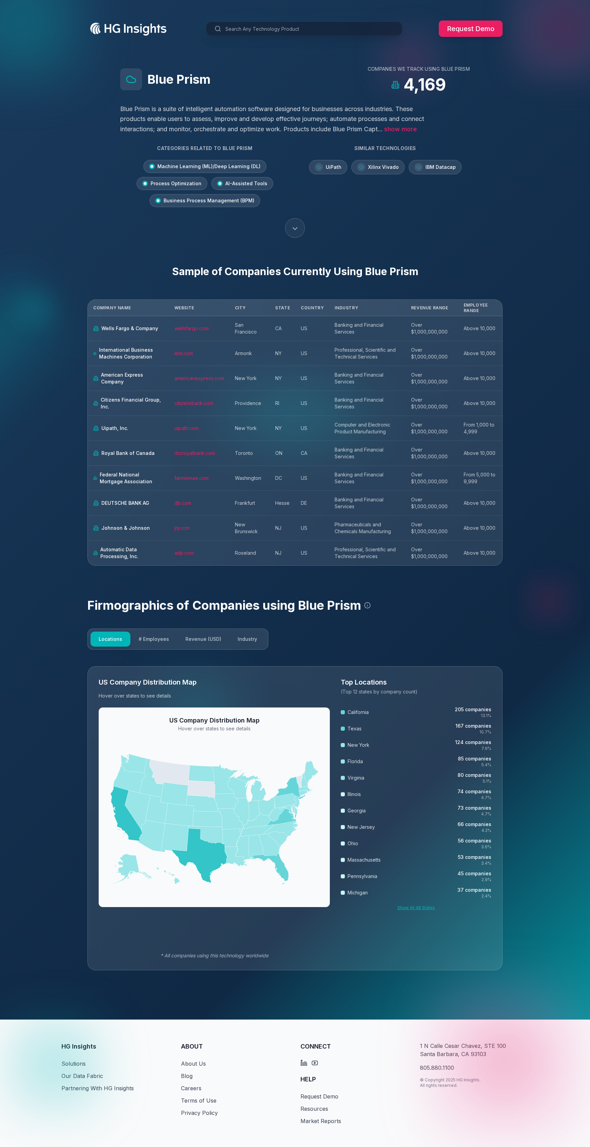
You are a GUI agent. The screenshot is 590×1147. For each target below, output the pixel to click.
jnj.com (182, 528)
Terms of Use (198, 1100)
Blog (187, 1075)
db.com (182, 503)
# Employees (154, 639)
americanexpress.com (199, 378)
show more (400, 129)
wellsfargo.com (191, 328)
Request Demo (470, 29)
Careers (191, 1088)
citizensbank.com (193, 403)
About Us (193, 1063)
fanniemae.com (191, 478)
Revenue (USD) (203, 639)
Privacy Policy (199, 1112)
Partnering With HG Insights (97, 1088)
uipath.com (186, 428)
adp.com (184, 553)
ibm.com (183, 353)
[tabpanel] (295, 818)
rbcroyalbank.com (194, 453)
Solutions (73, 1063)
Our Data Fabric (82, 1075)
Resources (314, 1108)
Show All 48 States (416, 907)
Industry (247, 639)
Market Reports (320, 1121)
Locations (110, 639)
